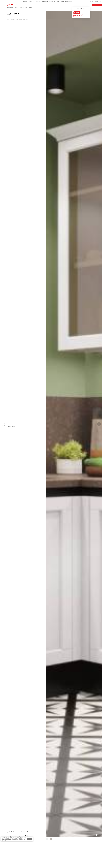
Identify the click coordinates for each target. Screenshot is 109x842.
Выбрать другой (78, 15)
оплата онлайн (45, 1)
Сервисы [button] (33, 5)
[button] (86, 5)
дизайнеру (38, 1)
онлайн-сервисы (68, 1)
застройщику (31, 1)
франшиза (25, 1)
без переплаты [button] (27, 832)
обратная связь (52, 1)
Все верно (76, 12)
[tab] (46, 839)
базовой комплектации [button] (12, 832)
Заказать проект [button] (97, 5)
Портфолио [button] (26, 5)
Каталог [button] (20, 5)
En (92, 1)
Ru (90, 1)
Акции (38, 5)
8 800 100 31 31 (98, 1)
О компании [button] (44, 5)
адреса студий (60, 1)
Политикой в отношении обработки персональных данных (12, 839)
